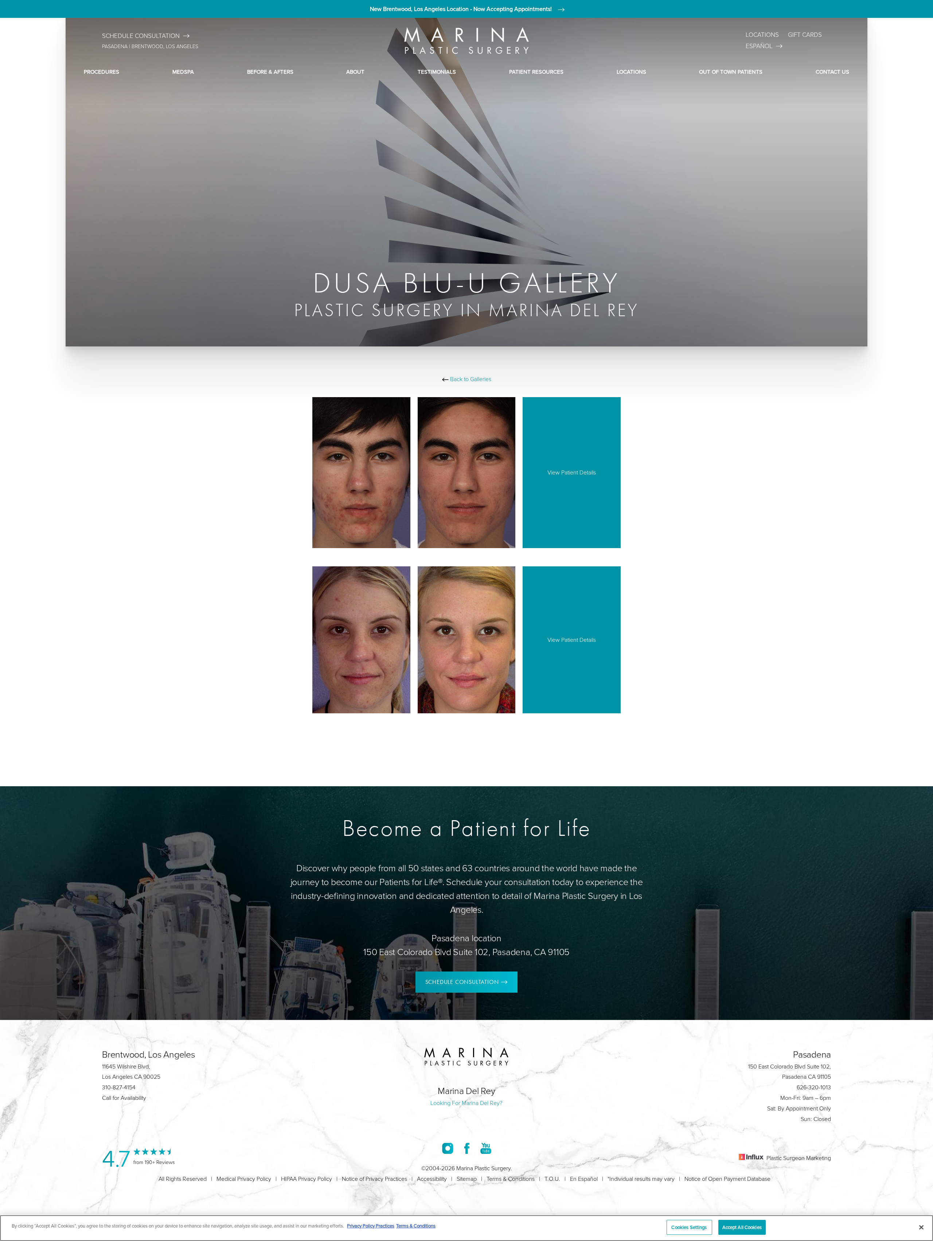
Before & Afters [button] (270, 71)
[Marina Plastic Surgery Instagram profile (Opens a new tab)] (447, 1148)
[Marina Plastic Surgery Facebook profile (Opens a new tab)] (466, 1148)
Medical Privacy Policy (243, 1179)
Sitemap (467, 1179)
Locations (762, 34)
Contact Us (832, 71)
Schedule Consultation (141, 35)
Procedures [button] (101, 71)
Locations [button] (631, 71)
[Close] (921, 1227)
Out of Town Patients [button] (730, 71)
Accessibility (432, 1179)
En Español (584, 1179)
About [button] (355, 71)
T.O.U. (552, 1179)
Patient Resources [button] (536, 71)
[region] (466, 1228)
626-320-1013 (814, 1087)
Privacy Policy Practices (370, 1225)
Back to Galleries (470, 379)
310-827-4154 (119, 1087)
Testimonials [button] (437, 71)
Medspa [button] (183, 71)
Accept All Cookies (742, 1227)
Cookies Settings (689, 1227)
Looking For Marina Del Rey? (466, 1103)
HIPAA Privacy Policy (306, 1179)
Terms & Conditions (511, 1179)
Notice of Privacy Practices (374, 1179)
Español (759, 46)
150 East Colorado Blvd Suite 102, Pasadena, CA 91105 (466, 951)
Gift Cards (805, 34)
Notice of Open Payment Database (727, 1179)
